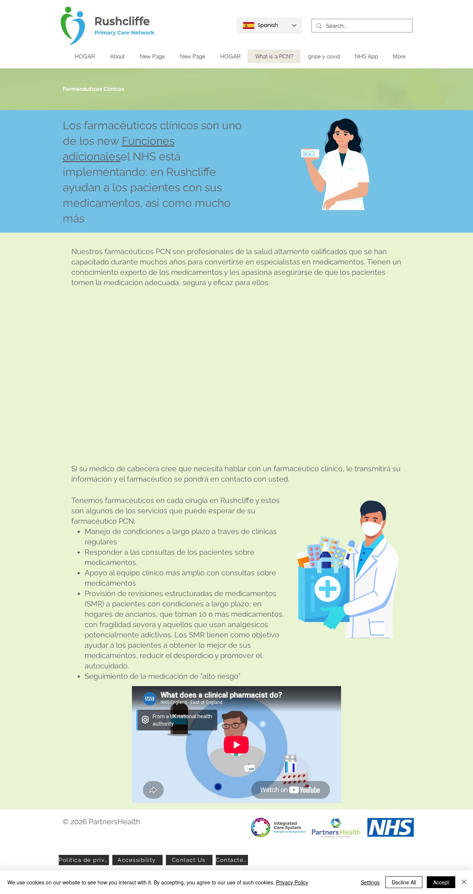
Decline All (404, 882)
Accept (441, 882)
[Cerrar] (464, 882)
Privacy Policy (292, 882)
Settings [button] (370, 882)
